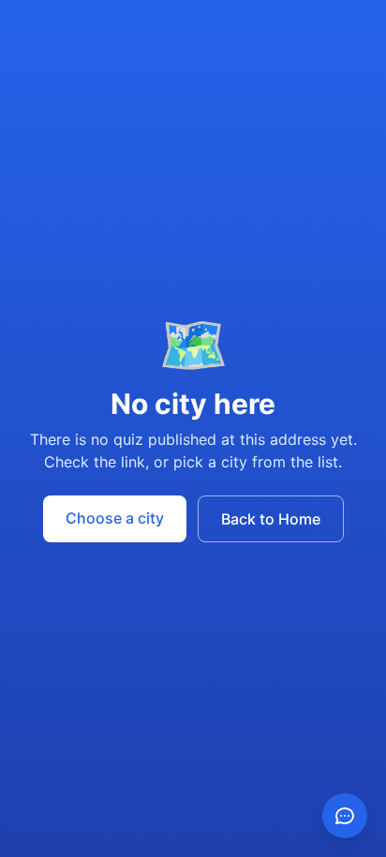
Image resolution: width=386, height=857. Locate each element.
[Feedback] (344, 815)
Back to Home (270, 519)
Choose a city (115, 518)
